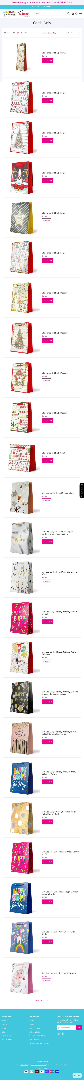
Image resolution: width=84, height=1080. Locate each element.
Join (78, 1027)
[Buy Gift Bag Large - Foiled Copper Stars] (22, 497)
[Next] (47, 1000)
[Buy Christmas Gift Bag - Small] (22, 457)
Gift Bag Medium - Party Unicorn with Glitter (58, 933)
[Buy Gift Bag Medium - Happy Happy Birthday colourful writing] (22, 897)
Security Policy (34, 1028)
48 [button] (26, 33)
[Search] (68, 13)
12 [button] (14, 33)
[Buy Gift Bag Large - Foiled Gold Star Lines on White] (22, 577)
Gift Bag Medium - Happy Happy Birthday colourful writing (60, 893)
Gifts (3, 1032)
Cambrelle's (39, 1061)
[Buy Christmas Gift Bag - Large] (22, 97)
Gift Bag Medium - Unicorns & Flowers (59, 973)
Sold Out (46, 221)
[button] (73, 13)
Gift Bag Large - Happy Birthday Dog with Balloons (60, 653)
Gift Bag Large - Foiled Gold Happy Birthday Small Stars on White (57, 532)
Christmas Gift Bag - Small (53, 453)
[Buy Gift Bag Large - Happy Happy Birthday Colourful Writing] (22, 777)
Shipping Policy (34, 1032)
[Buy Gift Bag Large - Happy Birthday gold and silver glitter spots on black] (22, 697)
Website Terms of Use (37, 1036)
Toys (4, 1028)
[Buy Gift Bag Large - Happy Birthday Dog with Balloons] (22, 657)
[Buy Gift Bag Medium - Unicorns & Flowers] (22, 977)
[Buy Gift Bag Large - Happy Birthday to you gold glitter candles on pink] (22, 737)
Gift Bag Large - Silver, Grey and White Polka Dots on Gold (59, 812)
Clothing (5, 1024)
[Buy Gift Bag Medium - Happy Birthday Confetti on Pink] (22, 857)
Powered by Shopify (42, 1068)
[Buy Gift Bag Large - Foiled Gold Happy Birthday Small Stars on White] (22, 537)
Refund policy (7, 1039)
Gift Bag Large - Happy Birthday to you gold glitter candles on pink (59, 732)
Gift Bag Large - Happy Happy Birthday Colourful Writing (59, 772)
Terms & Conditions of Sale (39, 1043)
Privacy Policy (34, 1039)
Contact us (33, 1021)
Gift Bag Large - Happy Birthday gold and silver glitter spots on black (60, 692)
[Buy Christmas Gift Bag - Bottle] (22, 57)
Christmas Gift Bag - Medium (55, 293)
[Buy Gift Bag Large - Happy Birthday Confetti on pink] (22, 617)
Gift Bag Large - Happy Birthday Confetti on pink (59, 612)
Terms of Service (8, 1036)
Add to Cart (47, 61)
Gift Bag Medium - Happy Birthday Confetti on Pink (61, 852)
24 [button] (18, 33)
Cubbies (5, 1021)
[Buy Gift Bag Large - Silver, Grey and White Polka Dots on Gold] (22, 817)
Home (44, 33)
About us (32, 1024)
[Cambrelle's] (16, 13)
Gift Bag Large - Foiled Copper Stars (58, 493)
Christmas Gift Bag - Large (53, 93)
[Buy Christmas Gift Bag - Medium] (22, 297)
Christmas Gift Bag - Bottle (54, 53)
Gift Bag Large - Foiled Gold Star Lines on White (60, 573)
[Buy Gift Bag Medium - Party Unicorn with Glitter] (22, 937)
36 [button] (22, 33)
